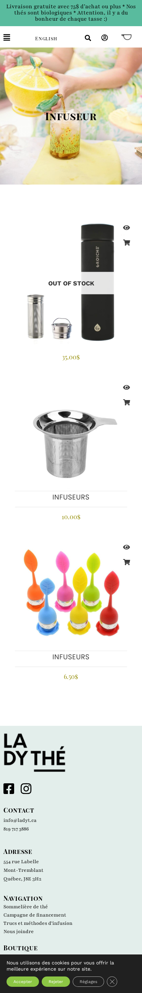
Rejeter (56, 981)
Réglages (88, 981)
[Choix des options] (126, 242)
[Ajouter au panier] (126, 402)
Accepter (22, 981)
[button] (14, 38)
